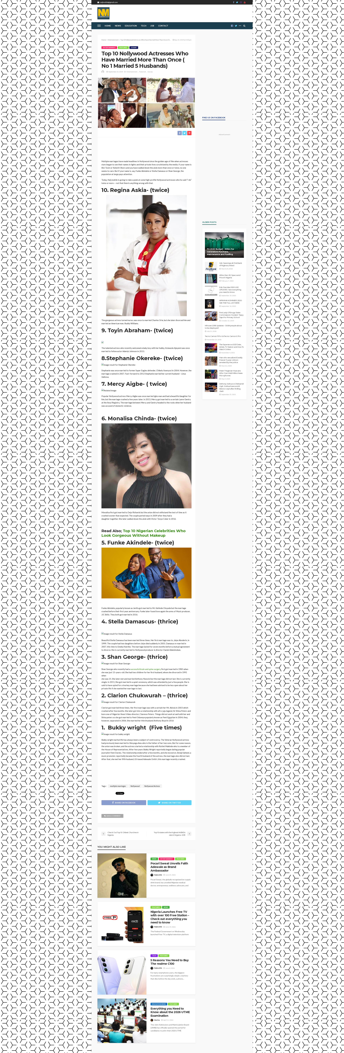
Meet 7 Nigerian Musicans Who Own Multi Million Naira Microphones (230, 373)
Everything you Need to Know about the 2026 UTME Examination (170, 1012)
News (118, 25)
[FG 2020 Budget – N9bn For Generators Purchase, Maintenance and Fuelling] (224, 245)
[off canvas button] (99, 25)
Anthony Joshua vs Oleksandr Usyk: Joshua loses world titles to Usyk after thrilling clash (231, 387)
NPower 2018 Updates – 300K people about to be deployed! (223, 326)
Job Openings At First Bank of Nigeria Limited (230, 264)
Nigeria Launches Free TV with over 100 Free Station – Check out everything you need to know (169, 917)
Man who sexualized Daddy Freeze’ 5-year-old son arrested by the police (230, 359)
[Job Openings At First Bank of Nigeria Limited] (211, 266)
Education (131, 25)
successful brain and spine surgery (145, 669)
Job (152, 25)
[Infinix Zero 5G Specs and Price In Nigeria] (211, 278)
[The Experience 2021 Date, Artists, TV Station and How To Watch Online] (211, 348)
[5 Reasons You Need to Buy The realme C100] (121, 972)
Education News (159, 1004)
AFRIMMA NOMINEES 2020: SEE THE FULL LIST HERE (230, 301)
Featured (123, 47)
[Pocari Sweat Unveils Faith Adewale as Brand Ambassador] (121, 875)
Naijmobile (158, 875)
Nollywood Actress (152, 786)
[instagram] (241, 2)
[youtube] (245, 2)
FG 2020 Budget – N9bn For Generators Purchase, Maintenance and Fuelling (220, 252)
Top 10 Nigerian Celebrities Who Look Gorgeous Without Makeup (143, 533)
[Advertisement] (146, 147)
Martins (157, 1020)
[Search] (244, 25)
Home (108, 25)
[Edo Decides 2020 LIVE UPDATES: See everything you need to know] (211, 290)
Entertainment (109, 47)
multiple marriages (118, 786)
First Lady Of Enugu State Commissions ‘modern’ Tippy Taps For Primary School (231, 314)
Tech (154, 955)
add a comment (113, 816)
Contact (163, 25)
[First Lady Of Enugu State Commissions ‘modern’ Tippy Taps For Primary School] (211, 316)
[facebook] (233, 2)
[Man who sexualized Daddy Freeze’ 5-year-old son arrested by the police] (211, 361)
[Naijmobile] (103, 13)
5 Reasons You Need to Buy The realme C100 (169, 962)
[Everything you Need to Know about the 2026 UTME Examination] (121, 1021)
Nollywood (135, 786)
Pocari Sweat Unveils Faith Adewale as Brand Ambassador (169, 867)
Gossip (134, 47)
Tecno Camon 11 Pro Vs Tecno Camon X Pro (223, 336)
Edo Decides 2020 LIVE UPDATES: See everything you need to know (230, 289)
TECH (143, 25)
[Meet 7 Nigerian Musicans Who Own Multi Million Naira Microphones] (211, 374)
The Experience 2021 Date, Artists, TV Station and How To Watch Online (231, 346)
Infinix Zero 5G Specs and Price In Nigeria (229, 276)
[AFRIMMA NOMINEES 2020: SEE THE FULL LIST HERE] (209, 304)
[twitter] (237, 2)
